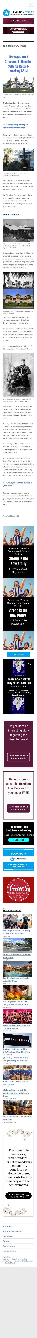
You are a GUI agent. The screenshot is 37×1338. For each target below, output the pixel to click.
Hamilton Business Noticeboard (12, 1231)
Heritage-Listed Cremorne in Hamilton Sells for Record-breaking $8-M (18, 63)
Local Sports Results (9, 1251)
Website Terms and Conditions (19, 1259)
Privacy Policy (6, 1259)
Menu (31, 5)
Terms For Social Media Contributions (24, 1261)
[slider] (20, 712)
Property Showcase (9, 1246)
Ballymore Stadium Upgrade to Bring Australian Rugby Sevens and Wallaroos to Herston (16, 1093)
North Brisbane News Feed (12, 910)
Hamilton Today (6, 1257)
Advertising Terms (7, 1261)
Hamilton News (7, 1226)
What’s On (6, 1241)
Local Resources (8, 1236)
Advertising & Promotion (10, 1263)
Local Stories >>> (18, 654)
